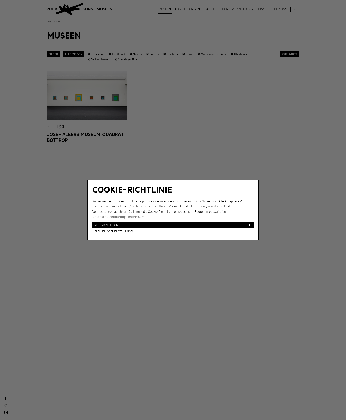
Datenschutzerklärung (109, 217)
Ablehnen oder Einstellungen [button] (113, 231)
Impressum (136, 217)
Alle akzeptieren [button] (106, 225)
